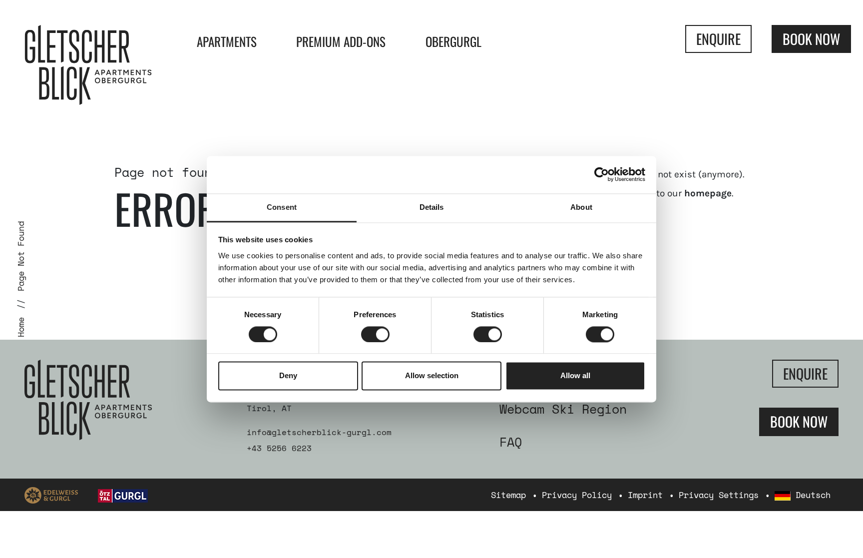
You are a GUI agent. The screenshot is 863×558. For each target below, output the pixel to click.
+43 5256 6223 (279, 448)
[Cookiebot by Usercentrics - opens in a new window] (601, 174)
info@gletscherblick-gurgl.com (319, 432)
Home (20, 327)
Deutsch (811, 495)
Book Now (811, 38)
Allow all (575, 376)
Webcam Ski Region (563, 409)
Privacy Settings (719, 495)
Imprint (645, 495)
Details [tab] (432, 207)
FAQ (510, 442)
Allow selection (431, 376)
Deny (288, 376)
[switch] (375, 334)
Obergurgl (453, 41)
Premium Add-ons (341, 41)
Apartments (227, 41)
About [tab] (581, 207)
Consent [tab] (282, 207)
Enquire (718, 38)
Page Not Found (20, 256)
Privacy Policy (577, 495)
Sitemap (508, 495)
